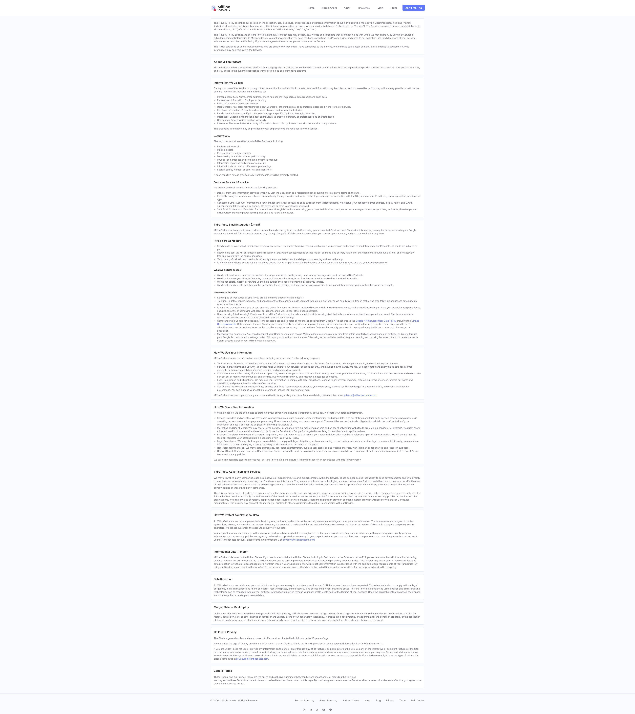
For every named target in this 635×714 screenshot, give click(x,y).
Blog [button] (378, 700)
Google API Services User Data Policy (376, 320)
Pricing (393, 7)
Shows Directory (328, 700)
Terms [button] (402, 700)
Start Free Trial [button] (414, 7)
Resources (364, 7)
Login (380, 7)
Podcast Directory (304, 700)
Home (311, 7)
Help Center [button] (417, 700)
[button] (305, 709)
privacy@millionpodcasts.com (360, 395)
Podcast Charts (329, 7)
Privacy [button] (390, 700)
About (347, 7)
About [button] (367, 700)
